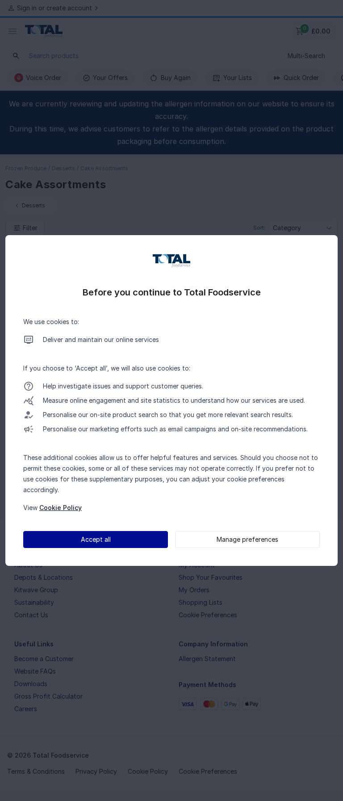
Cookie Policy (60, 507)
